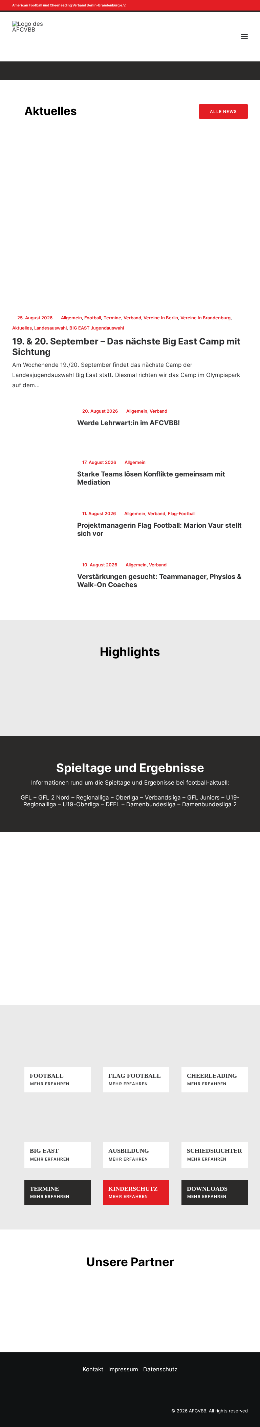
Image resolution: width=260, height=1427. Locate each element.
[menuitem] (239, 5)
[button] (239, 5)
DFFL (113, 804)
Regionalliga (92, 797)
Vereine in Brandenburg (205, 317)
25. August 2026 (34, 317)
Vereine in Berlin (161, 317)
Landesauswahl (50, 328)
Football (92, 317)
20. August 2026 (100, 411)
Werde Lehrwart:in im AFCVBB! (128, 423)
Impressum (123, 1369)
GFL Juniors (203, 797)
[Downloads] (208, 1192)
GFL (26, 797)
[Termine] (51, 1192)
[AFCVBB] (27, 36)
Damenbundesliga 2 (209, 804)
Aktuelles (22, 328)
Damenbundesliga (151, 804)
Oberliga (126, 797)
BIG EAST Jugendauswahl (96, 328)
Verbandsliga (163, 797)
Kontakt (93, 1369)
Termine (112, 317)
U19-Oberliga (81, 804)
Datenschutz (160, 1369)
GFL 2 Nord (54, 797)
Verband (132, 317)
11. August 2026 (99, 513)
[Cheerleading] (130, 1192)
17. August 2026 (99, 462)
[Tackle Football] (51, 1060)
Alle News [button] (223, 111)
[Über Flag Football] (130, 1061)
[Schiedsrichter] (208, 1136)
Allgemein (71, 317)
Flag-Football (181, 513)
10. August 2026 (99, 564)
